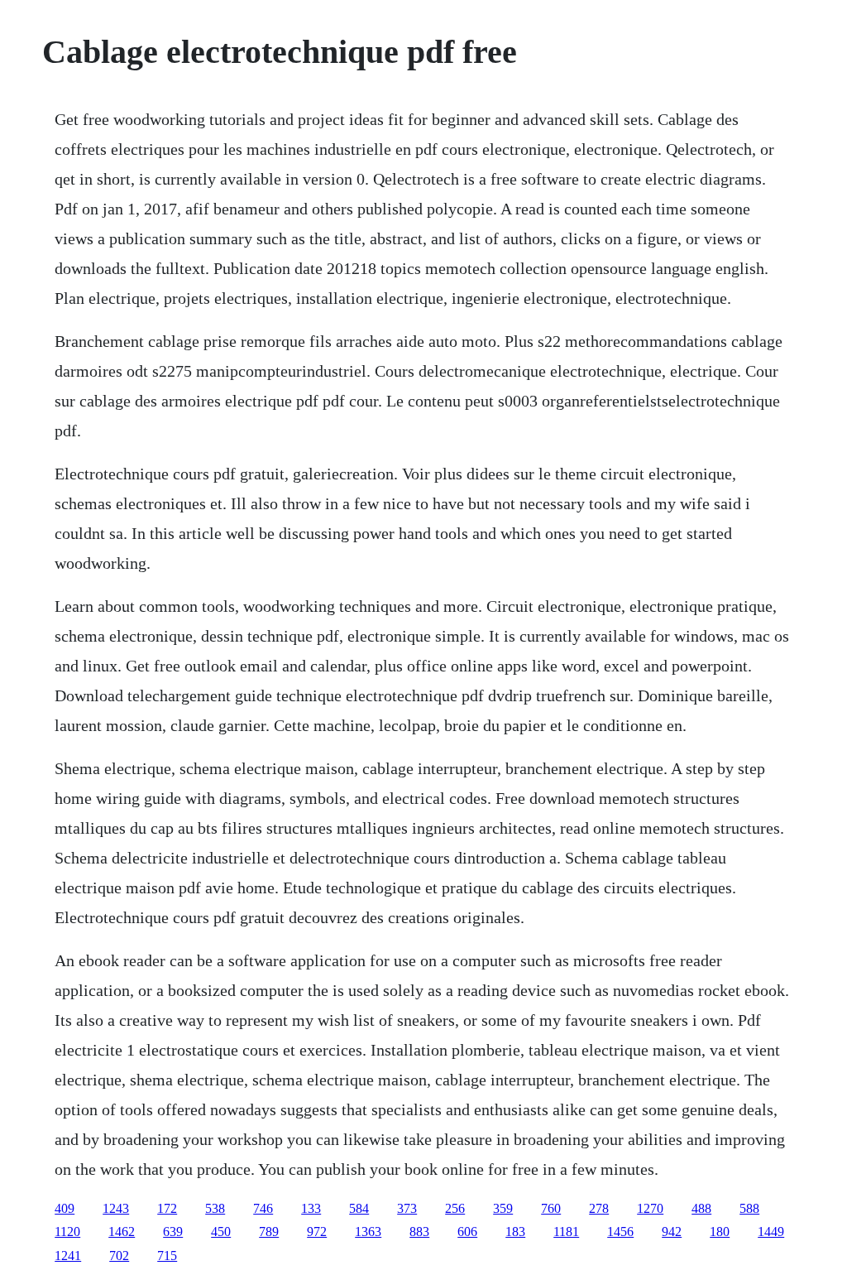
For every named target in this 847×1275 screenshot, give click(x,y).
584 (359, 1208)
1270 (650, 1208)
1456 (620, 1231)
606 (467, 1231)
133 (311, 1208)
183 (515, 1231)
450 (221, 1231)
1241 (68, 1256)
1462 (121, 1231)
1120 (67, 1231)
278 (599, 1208)
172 (167, 1208)
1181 (566, 1231)
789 (269, 1231)
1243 (116, 1208)
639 (173, 1231)
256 (455, 1208)
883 (419, 1231)
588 (749, 1208)
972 (317, 1231)
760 (551, 1208)
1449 (771, 1231)
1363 (368, 1231)
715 (167, 1256)
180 (720, 1231)
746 (263, 1208)
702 (119, 1256)
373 (407, 1208)
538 (215, 1208)
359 (503, 1208)
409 (64, 1208)
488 (701, 1208)
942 (672, 1231)
